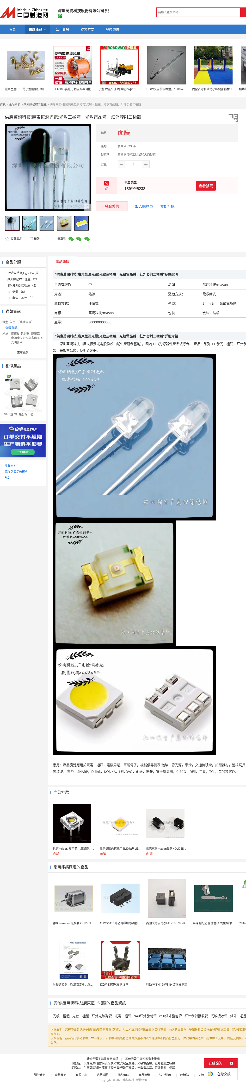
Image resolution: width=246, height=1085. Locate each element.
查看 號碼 (11, 328)
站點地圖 (102, 1075)
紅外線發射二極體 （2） (23, 279)
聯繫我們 (60, 1075)
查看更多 (23, 352)
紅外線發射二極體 (35, 104)
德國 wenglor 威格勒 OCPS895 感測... (77, 923)
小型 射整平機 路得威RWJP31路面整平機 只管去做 (130, 89)
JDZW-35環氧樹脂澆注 (113, 984)
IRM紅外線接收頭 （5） (22, 285)
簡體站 (184, 1075)
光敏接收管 (219, 1016)
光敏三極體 (61, 1016)
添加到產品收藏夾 (16, 472)
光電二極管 (123, 1016)
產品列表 (14, 104)
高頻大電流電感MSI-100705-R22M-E (170, 923)
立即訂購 (167, 206)
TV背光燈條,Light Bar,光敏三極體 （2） (32, 273)
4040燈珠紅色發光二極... (20, 414)
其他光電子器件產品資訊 (102, 1059)
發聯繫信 (112, 206)
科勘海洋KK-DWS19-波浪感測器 (166, 984)
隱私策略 (123, 1075)
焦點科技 (129, 1080)
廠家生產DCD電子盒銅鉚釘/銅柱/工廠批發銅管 (35, 89)
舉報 (37, 239)
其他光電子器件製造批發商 (142, 1059)
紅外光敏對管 (102, 1016)
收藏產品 (16, 239)
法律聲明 (165, 1075)
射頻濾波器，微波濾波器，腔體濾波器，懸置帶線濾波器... (90, 984)
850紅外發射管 (170, 1016)
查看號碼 (206, 185)
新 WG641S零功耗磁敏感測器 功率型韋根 (126, 923)
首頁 (3, 104)
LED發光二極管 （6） (21, 298)
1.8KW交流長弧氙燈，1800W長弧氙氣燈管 (173, 89)
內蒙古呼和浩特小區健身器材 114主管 (216, 89)
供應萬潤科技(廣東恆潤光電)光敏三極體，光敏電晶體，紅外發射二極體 (129, 1063)
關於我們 (39, 1075)
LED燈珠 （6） (17, 292)
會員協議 (144, 1075)
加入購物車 (144, 206)
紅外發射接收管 (196, 1016)
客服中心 (81, 1075)
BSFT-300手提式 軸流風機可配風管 (74, 89)
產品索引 (10, 465)
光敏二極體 (80, 1016)
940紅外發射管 (145, 1016)
